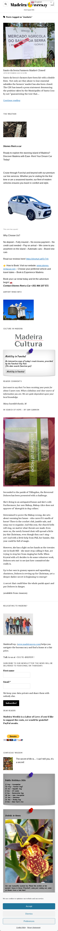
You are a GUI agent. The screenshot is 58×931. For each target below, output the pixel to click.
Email (7, 681)
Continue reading (11, 100)
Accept (29, 906)
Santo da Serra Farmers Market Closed (24, 70)
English (38, 2)
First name (8, 670)
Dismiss (29, 914)
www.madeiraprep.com (29, 644)
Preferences (29, 921)
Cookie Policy (21, 927)
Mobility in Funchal (15, 371)
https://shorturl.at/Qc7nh (37, 259)
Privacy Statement (33, 927)
